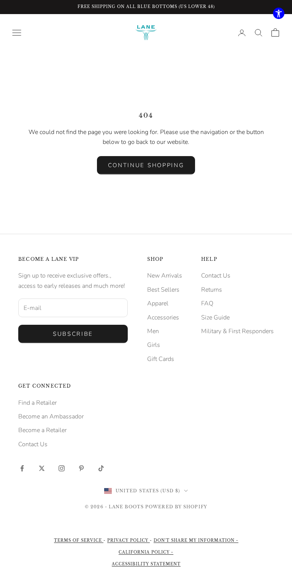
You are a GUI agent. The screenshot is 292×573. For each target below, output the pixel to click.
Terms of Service (78, 540)
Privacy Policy (128, 540)
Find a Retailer (37, 403)
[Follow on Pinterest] (81, 468)
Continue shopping (146, 165)
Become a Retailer (42, 430)
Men (153, 331)
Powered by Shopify (176, 506)
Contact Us (215, 275)
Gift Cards (160, 359)
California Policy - (146, 552)
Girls (153, 345)
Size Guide (215, 317)
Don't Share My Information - (196, 540)
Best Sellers (163, 290)
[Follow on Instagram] (61, 468)
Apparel (157, 303)
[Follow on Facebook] (22, 468)
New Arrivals (164, 275)
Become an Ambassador (51, 416)
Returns (211, 290)
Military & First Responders (237, 331)
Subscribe (73, 334)
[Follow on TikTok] (101, 468)
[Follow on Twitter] (42, 468)
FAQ (207, 303)
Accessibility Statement (146, 564)
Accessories (163, 317)
